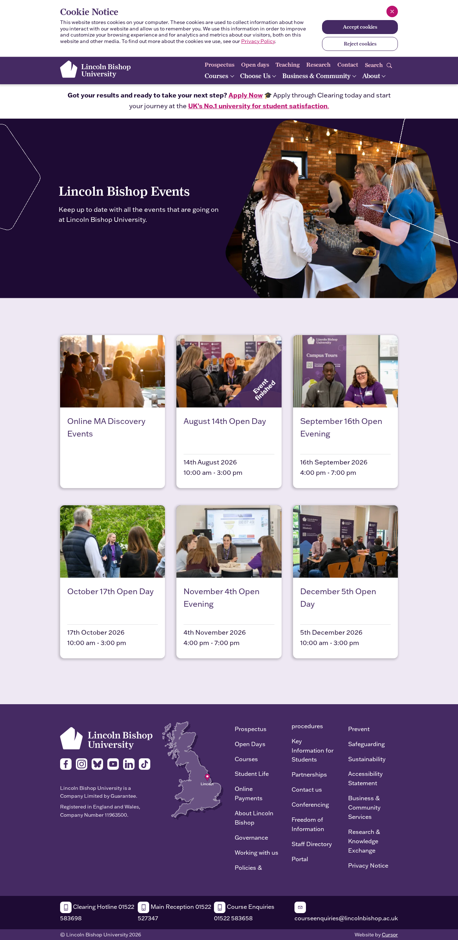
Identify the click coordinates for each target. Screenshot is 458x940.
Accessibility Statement (365, 778)
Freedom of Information (308, 824)
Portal (300, 859)
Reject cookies (360, 44)
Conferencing (310, 804)
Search (374, 64)
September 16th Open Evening (341, 427)
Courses (217, 76)
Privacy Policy (258, 41)
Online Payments (249, 793)
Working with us (256, 852)
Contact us (307, 789)
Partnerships (309, 774)
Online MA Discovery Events (106, 427)
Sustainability (367, 759)
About (371, 76)
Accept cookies (360, 27)
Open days (255, 64)
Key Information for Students (312, 750)
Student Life (252, 773)
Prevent (359, 729)
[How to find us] (192, 770)
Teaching (288, 64)
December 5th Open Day (338, 597)
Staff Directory (312, 844)
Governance (251, 837)
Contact (347, 64)
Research (318, 64)
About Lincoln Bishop (254, 817)
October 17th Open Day (110, 591)
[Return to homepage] (95, 69)
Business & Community (317, 76)
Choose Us (256, 76)
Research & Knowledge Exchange (364, 841)
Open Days (250, 744)
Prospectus (219, 64)
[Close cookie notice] (392, 11)
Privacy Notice (368, 865)
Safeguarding (366, 744)
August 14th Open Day (225, 421)
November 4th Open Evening (221, 597)
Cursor (390, 934)
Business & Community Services (364, 807)
